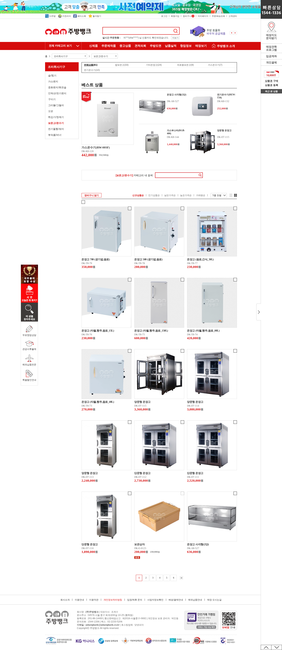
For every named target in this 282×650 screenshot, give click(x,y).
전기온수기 (92, 70)
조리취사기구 (56, 66)
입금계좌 (271, 56)
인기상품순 (154, 195)
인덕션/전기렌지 (57, 93)
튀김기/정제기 (56, 117)
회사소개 (65, 599)
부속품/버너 (54, 134)
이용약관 (93, 599)
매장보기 (201, 45)
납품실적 (170, 45)
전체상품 (90, 65)
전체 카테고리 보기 (60, 45)
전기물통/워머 (56, 129)
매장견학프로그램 (271, 48)
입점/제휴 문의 (134, 599)
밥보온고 (122, 65)
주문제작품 (108, 45)
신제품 (93, 45)
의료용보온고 (185, 65)
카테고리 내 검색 (134, 175)
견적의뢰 (140, 45)
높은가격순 (186, 195)
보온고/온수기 (56, 123)
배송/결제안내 (176, 599)
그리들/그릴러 (56, 105)
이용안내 (79, 599)
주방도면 (155, 45)
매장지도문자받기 (271, 37)
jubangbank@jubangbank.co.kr (103, 625)
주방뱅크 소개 (226, 45)
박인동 (175, 618)
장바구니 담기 (91, 195)
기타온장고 (154, 65)
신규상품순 (138, 195)
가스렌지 (53, 81)
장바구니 (188, 16)
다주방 (52, 16)
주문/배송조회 (218, 16)
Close (258, 312)
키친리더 (66, 16)
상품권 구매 (271, 80)
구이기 (52, 99)
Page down (276, 647)
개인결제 (271, 62)
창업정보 (186, 45)
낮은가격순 (170, 195)
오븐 (50, 111)
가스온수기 (215, 65)
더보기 (175, 38)
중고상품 (125, 45)
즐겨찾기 (97, 16)
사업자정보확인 (155, 599)
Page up (266, 647)
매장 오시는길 (214, 599)
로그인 (164, 16)
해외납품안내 (195, 599)
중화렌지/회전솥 (57, 87)
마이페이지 (203, 16)
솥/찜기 (52, 75)
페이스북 (82, 16)
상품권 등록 (271, 85)
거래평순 (200, 195)
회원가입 (175, 16)
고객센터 (232, 16)
